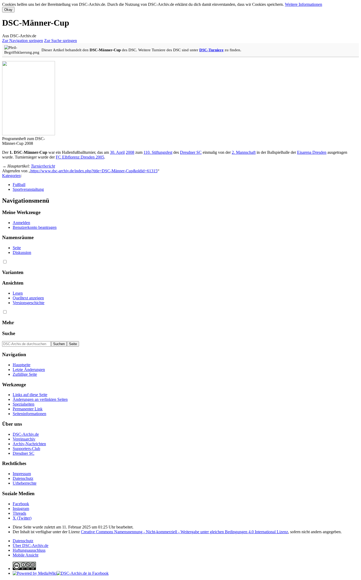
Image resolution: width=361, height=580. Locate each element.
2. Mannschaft (244, 152)
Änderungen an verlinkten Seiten (40, 399)
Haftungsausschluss (29, 550)
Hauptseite (21, 365)
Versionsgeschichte (28, 302)
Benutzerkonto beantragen (35, 227)
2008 (130, 152)
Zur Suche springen (60, 40)
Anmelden (21, 222)
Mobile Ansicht (25, 555)
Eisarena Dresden (311, 152)
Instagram (21, 508)
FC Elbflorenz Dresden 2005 (80, 157)
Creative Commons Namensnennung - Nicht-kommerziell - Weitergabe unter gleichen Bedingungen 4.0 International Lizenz (184, 532)
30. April (117, 152)
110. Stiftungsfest (158, 152)
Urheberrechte (24, 483)
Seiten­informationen (29, 413)
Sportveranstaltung (28, 189)
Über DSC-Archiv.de (30, 545)
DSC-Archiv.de (26, 434)
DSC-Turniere (211, 50)
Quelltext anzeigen (28, 298)
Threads (19, 513)
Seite (17, 247)
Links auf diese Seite (30, 394)
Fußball (19, 184)
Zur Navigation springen (22, 40)
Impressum (22, 473)
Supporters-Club (26, 448)
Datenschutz (23, 478)
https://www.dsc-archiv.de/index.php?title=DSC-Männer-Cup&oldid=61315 (94, 171)
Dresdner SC (191, 152)
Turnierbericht (43, 166)
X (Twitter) (22, 518)
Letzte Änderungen (29, 369)
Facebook (21, 504)
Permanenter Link (28, 409)
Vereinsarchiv (24, 439)
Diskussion (22, 252)
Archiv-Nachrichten (29, 444)
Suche (8, 333)
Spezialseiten (23, 404)
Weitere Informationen (303, 4)
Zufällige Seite (25, 374)
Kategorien (11, 175)
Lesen (18, 293)
